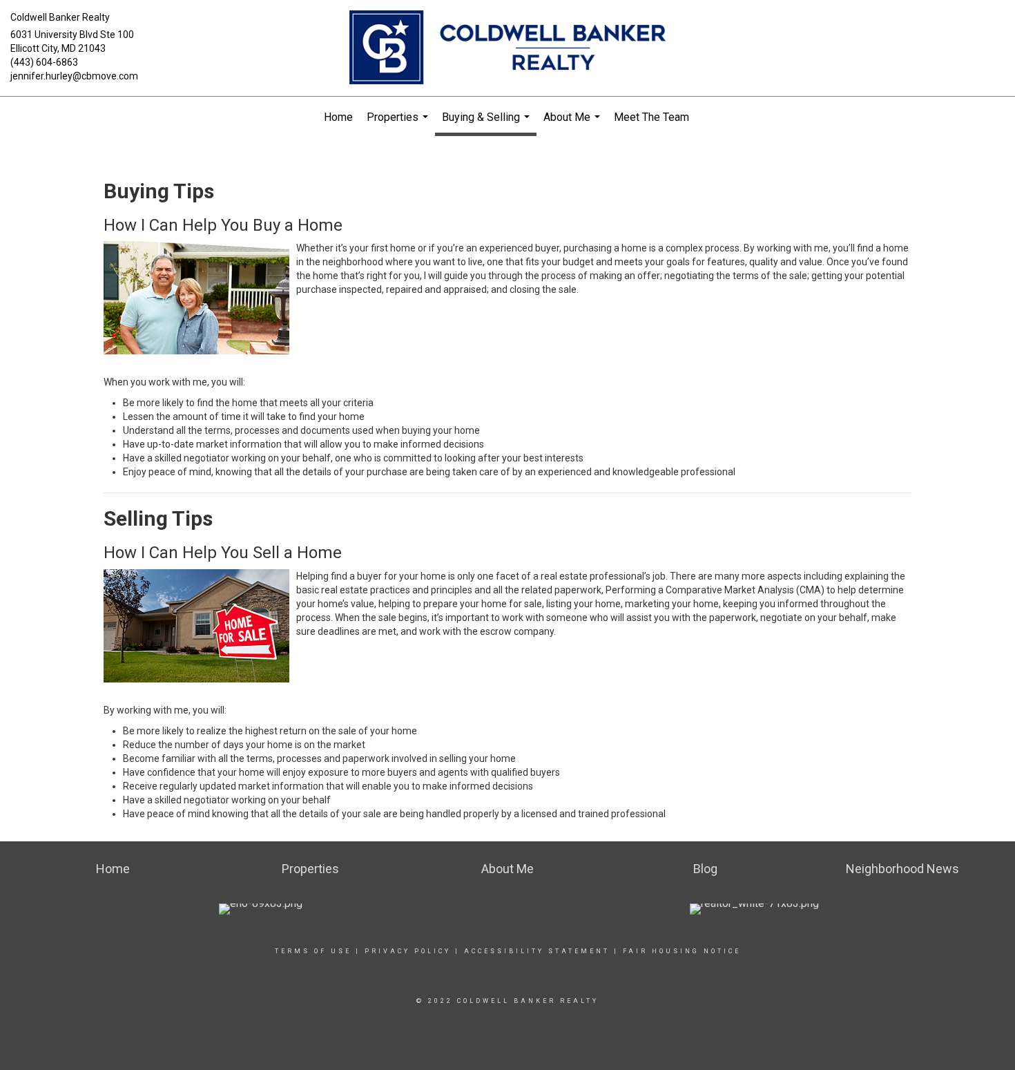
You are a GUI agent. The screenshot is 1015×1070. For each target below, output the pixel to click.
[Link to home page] (507, 48)
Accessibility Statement (537, 951)
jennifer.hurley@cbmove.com (74, 76)
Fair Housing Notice (682, 951)
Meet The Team (651, 117)
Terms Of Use (313, 951)
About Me (573, 124)
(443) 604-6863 (44, 62)
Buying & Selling (487, 123)
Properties (399, 124)
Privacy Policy (408, 951)
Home (338, 117)
